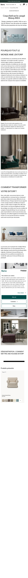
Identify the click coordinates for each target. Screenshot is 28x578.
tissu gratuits (19, 1)
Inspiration (7, 7)
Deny (14, 306)
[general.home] (3, 4)
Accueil (2, 7)
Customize (13, 301)
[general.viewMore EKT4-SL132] (20, 400)
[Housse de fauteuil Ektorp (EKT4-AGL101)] (6, 400)
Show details (21, 292)
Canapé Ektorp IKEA (14, 7)
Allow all (14, 297)
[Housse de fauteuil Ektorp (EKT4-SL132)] (3, 400)
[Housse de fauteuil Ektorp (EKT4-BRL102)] (17, 400)
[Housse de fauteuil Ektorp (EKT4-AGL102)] (9, 400)
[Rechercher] (20, 4)
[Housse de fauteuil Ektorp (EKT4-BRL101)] (14, 400)
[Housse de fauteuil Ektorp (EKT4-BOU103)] (11, 400)
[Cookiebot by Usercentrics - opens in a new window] (20, 271)
